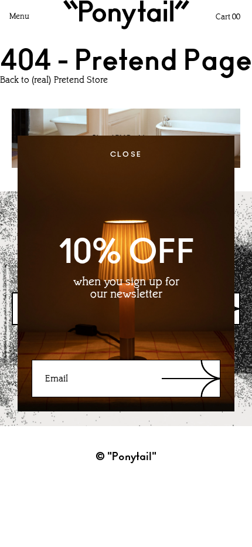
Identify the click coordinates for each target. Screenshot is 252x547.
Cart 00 (228, 17)
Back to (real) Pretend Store (54, 80)
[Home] (126, 14)
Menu (19, 16)
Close (126, 154)
